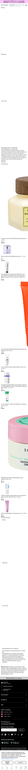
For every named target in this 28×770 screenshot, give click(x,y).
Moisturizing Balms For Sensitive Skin (12, 658)
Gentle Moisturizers (10, 660)
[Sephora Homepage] (4, 5)
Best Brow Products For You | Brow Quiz (12, 672)
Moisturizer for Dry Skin (13, 657)
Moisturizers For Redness (18, 655)
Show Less (3, 161)
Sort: (4, 164)
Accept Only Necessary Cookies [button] (7, 762)
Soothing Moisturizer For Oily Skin (12, 654)
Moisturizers (3, 54)
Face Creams (4, 101)
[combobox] (15, 5)
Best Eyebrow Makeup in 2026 (17, 669)
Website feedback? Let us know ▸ (14, 678)
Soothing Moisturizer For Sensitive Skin (10, 653)
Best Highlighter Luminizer (16, 668)
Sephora (8, 668)
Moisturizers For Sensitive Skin (9, 656)
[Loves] (23, 5)
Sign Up (21, 730)
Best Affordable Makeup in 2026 (12, 673)
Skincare (3, 7)
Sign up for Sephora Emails (7, 727)
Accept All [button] (20, 762)
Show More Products (5, 517)
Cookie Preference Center (7, 758)
